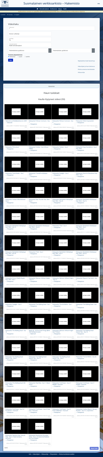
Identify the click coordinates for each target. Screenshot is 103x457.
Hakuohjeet (36, 454)
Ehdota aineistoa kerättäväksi (86, 69)
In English (16, 14)
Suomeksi (3, 14)
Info (98, 3)
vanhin (28, 56)
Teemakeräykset (44, 9)
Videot (60, 9)
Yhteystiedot (53, 454)
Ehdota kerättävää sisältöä (66, 454)
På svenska (10, 14)
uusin (20, 56)
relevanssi (12, 56)
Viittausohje (81, 72)
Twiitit (65, 9)
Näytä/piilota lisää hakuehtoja (86, 61)
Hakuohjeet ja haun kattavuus (86, 66)
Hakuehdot (51, 86)
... (49, 50)
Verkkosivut (53, 9)
